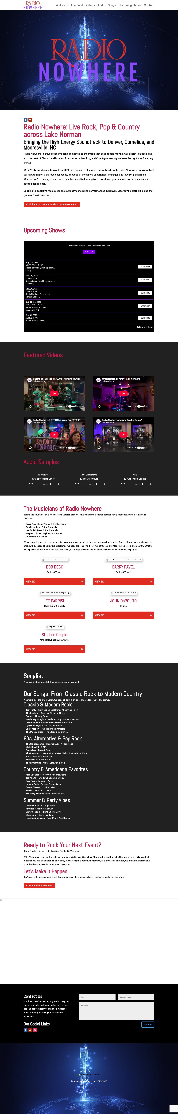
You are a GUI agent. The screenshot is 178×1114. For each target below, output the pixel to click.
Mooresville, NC (34, 265)
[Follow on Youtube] (30, 120)
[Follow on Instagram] (35, 1030)
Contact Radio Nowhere (39, 885)
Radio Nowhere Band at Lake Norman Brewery (38, 295)
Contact (149, 5)
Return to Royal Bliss (35, 321)
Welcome (62, 5)
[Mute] (50, 484)
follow (89, 252)
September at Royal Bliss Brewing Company (40, 282)
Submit (148, 1024)
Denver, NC (32, 278)
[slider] (55, 484)
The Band (77, 5)
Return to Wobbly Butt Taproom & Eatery (40, 269)
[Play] (29, 484)
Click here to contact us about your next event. (51, 204)
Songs (112, 5)
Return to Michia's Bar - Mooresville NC (36, 308)
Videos (90, 5)
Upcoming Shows (130, 5)
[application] (43, 484)
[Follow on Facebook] (25, 120)
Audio (101, 5)
